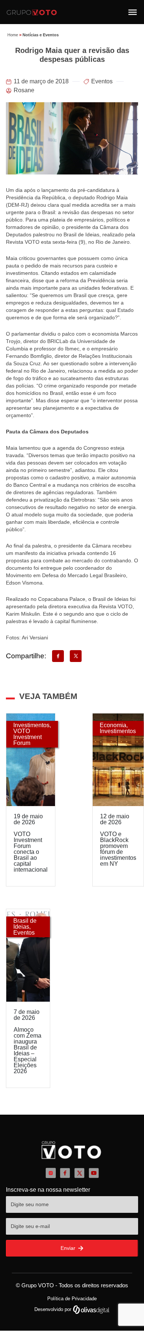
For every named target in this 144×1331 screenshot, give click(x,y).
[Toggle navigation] (132, 12)
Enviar (69, 1248)
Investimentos (31, 725)
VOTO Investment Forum (27, 737)
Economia (113, 725)
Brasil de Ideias (25, 924)
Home (12, 35)
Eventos (102, 81)
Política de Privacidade (72, 1298)
